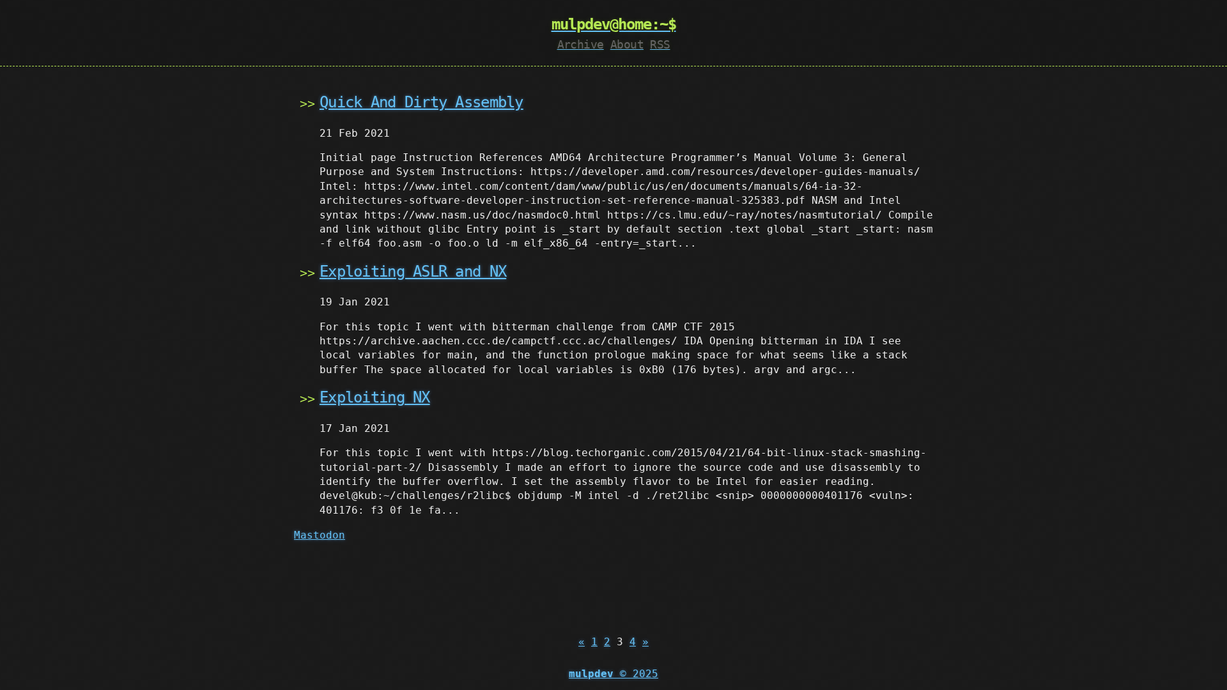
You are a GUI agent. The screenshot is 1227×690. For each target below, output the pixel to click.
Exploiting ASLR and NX (413, 271)
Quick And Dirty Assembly (421, 102)
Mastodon (319, 535)
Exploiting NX (375, 397)
